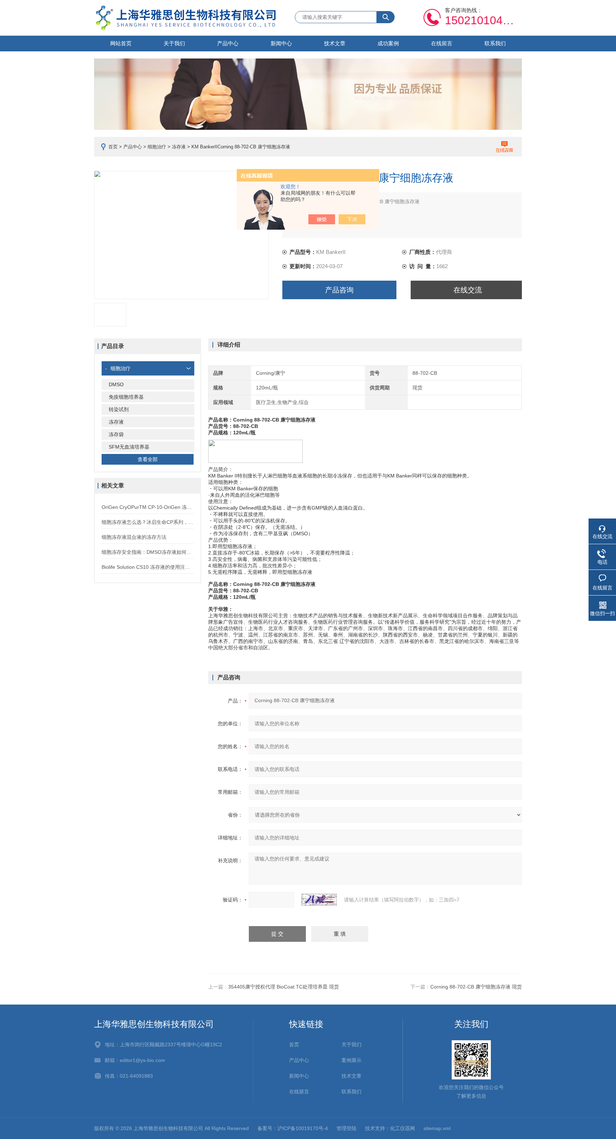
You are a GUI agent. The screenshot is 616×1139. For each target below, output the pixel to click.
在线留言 (441, 43)
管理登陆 (346, 1128)
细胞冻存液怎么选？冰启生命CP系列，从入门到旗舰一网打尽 (148, 522)
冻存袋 (116, 434)
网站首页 (121, 43)
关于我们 (174, 43)
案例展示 (351, 1060)
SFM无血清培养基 (129, 447)
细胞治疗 (157, 146)
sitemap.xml (437, 1128)
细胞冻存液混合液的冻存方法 (134, 537)
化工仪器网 (402, 1128)
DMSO (116, 384)
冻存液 (179, 146)
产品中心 (227, 43)
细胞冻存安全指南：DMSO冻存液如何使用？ (148, 552)
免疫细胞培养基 (126, 397)
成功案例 (388, 43)
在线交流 (467, 290)
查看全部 (148, 459)
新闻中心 (281, 43)
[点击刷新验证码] (319, 900)
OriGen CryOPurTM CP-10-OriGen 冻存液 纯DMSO (148, 507)
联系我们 (495, 43)
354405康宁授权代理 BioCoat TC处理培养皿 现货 (283, 987)
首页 (113, 146)
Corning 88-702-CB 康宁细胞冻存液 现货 (476, 987)
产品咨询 (339, 290)
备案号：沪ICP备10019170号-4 (292, 1128)
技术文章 (334, 43)
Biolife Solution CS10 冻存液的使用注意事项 (148, 567)
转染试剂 (119, 409)
